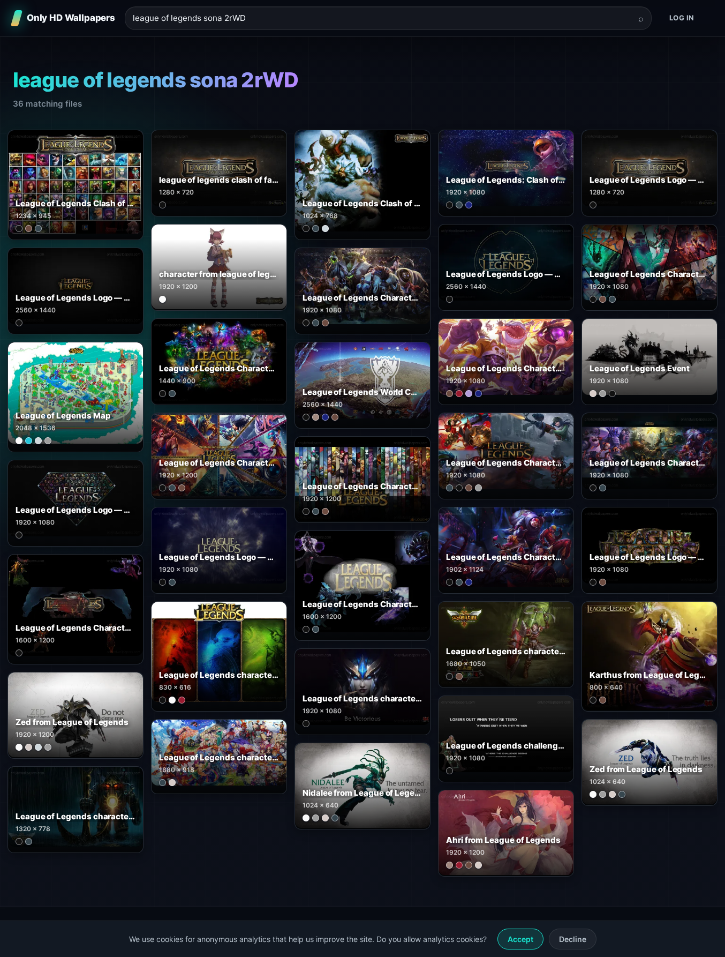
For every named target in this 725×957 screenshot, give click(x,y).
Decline (572, 939)
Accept (520, 939)
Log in (681, 17)
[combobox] (382, 18)
